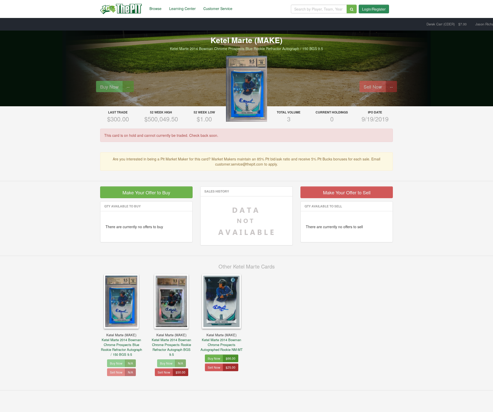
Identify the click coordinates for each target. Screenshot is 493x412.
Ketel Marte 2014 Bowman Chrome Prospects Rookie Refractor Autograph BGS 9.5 (171, 344)
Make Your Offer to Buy (146, 192)
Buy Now (109, 86)
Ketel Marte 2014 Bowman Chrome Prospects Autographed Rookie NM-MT (222, 342)
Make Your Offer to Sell (347, 192)
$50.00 (180, 372)
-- (128, 86)
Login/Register (374, 9)
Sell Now (373, 86)
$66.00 (230, 358)
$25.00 (230, 367)
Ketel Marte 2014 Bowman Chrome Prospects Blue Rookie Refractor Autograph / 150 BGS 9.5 (121, 344)
